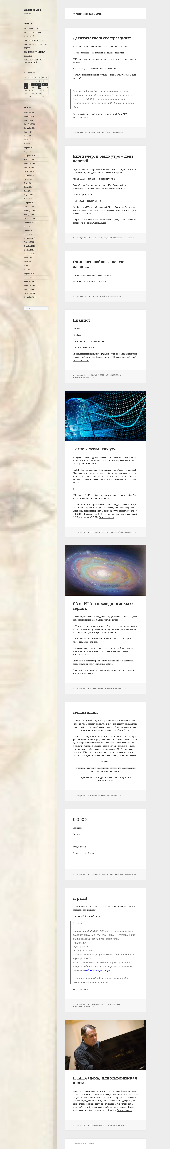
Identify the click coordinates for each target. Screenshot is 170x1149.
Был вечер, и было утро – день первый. (103, 158)
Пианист (81, 320)
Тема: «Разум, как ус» (94, 448)
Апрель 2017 (29, 195)
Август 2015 (28, 258)
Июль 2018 (28, 136)
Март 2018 (28, 152)
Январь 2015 (29, 281)
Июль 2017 (28, 183)
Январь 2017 (29, 207)
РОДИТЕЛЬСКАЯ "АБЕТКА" (34, 52)
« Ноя (29, 97)
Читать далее (81, 117)
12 (26, 87)
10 (43, 84)
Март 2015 (28, 277)
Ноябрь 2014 (29, 289)
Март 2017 (28, 199)
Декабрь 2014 (29, 285)
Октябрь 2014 (29, 293)
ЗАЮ (75, 654)
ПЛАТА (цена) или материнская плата (105, 1080)
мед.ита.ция (85, 712)
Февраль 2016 (29, 238)
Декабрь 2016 (29, 211)
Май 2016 (27, 226)
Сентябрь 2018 (30, 128)
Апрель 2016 (29, 230)
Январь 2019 (29, 112)
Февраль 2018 (29, 155)
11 (47, 84)
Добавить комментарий (113, 132)
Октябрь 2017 (29, 171)
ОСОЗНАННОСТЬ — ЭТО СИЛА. (36, 44)
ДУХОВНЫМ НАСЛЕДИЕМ (101, 906)
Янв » (44, 97)
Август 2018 (28, 132)
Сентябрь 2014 (30, 297)
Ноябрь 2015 (29, 250)
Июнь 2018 (28, 140)
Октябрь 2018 (29, 124)
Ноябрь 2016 (29, 214)
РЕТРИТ (27, 48)
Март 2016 (28, 234)
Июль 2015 (28, 262)
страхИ (80, 898)
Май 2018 (27, 144)
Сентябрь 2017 (30, 175)
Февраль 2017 (29, 203)
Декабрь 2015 (29, 246)
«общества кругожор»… (98, 970)
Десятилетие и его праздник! (102, 38)
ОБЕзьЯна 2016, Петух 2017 (34, 40)
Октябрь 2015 (29, 254)
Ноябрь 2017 (29, 167)
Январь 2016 (29, 242)
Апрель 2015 (29, 273)
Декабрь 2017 (29, 163)
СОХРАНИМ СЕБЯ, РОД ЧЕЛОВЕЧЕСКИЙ (106, 375)
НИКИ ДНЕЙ (29, 36)
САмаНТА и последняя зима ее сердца (103, 606)
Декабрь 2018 (29, 116)
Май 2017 (27, 191)
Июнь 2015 (28, 266)
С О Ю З (80, 819)
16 (40, 87)
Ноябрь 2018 (29, 120)
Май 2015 (27, 269)
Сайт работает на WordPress (84, 1144)
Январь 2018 (29, 159)
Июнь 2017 (28, 187)
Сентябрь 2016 (30, 222)
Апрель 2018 (29, 148)
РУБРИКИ (28, 56)
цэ (78, 179)
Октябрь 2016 (29, 218)
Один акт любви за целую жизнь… (98, 264)
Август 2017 (28, 179)
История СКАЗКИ (31, 28)
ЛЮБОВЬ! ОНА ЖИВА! (32, 32)
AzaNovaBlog (32, 10)
